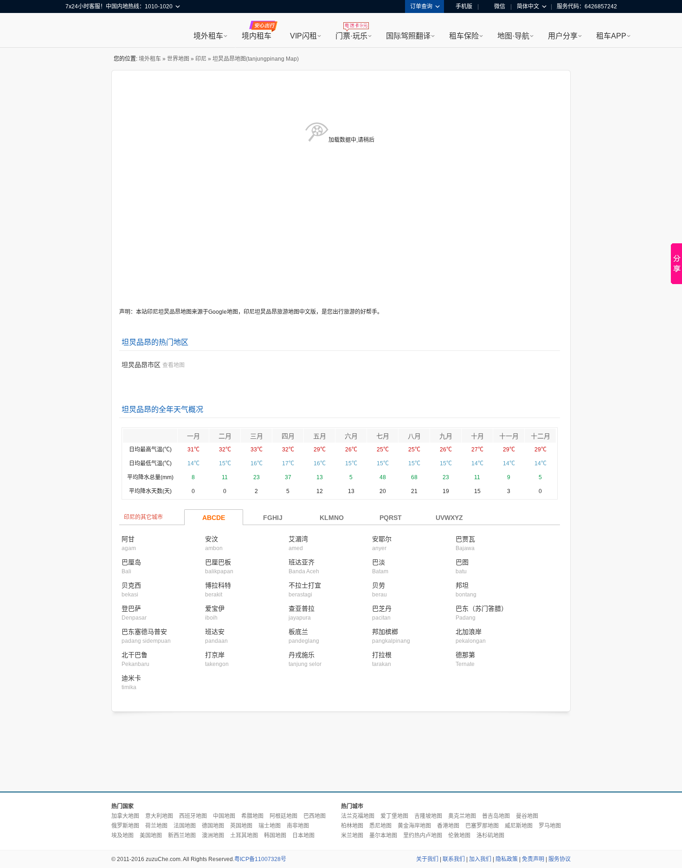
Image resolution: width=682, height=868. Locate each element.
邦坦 (462, 585)
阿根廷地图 (283, 816)
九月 (445, 436)
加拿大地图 (125, 816)
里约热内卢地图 (422, 835)
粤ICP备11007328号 (260, 859)
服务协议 (559, 859)
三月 (256, 436)
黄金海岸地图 (414, 826)
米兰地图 (352, 835)
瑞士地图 (269, 826)
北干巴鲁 (135, 655)
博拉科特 (218, 585)
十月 (477, 436)
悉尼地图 (380, 826)
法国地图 (185, 826)
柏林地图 (352, 826)
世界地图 (178, 59)
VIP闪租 (303, 36)
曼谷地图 (527, 816)
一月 (193, 436)
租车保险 (464, 36)
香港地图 (448, 826)
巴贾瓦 (465, 539)
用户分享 (563, 36)
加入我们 (480, 859)
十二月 (540, 436)
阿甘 (128, 539)
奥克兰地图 (462, 816)
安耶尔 (382, 539)
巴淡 (378, 562)
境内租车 (256, 36)
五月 (319, 436)
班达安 (215, 631)
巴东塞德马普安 (144, 631)
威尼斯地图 (519, 826)
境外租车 (208, 36)
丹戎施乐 (302, 655)
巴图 (462, 562)
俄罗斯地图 (125, 826)
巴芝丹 (382, 608)
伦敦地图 (459, 835)
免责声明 (533, 859)
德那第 (465, 655)
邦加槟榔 (385, 631)
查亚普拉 (302, 608)
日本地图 (303, 835)
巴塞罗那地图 (482, 826)
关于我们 (427, 859)
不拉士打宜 (305, 585)
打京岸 (215, 655)
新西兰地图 (182, 835)
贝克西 (131, 585)
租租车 (77, 31)
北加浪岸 (469, 631)
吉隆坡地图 (428, 816)
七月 (382, 436)
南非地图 (298, 826)
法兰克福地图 (357, 816)
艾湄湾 (298, 539)
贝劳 (378, 585)
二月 (225, 436)
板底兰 (298, 631)
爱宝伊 (215, 608)
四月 (288, 436)
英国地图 (241, 826)
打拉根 (382, 655)
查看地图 (173, 365)
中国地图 (224, 816)
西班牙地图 (193, 816)
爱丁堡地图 (394, 816)
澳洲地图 (213, 835)
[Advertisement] (341, 752)
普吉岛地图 (496, 816)
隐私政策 (506, 859)
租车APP (611, 36)
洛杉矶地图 (490, 835)
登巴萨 (131, 608)
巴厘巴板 (218, 562)
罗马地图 (550, 826)
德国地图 (213, 826)
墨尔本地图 (383, 835)
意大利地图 (159, 816)
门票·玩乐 (351, 36)
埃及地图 (122, 835)
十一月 (509, 436)
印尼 (200, 59)
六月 (351, 436)
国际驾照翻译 (408, 36)
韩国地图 (275, 835)
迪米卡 (131, 678)
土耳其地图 (244, 835)
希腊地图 (252, 816)
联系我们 (454, 859)
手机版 (464, 6)
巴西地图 (314, 816)
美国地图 (151, 835)
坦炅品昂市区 (141, 364)
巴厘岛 (131, 562)
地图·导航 (513, 36)
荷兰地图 (156, 826)
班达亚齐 (302, 562)
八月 (414, 436)
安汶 (211, 539)
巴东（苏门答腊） (482, 608)
